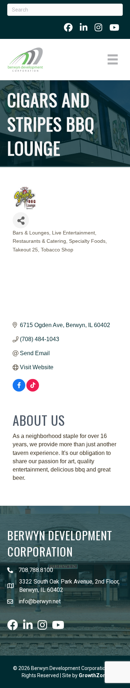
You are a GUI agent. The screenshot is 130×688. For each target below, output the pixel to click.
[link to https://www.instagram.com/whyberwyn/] (98, 27)
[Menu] (113, 59)
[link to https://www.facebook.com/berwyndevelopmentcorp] (68, 27)
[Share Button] (21, 220)
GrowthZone (94, 675)
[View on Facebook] (19, 390)
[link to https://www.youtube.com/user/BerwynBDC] (114, 27)
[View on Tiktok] (32, 390)
